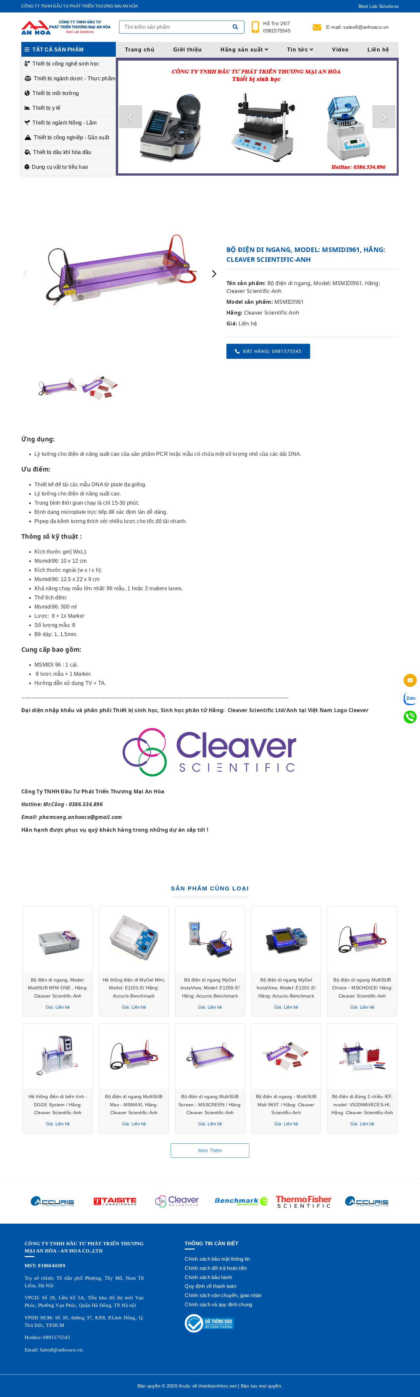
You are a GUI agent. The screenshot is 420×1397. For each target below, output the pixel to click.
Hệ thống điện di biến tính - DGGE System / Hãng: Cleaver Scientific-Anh (58, 1104)
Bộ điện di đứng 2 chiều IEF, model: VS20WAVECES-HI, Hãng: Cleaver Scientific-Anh (362, 1104)
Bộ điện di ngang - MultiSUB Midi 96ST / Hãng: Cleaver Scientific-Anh (286, 1104)
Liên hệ (378, 49)
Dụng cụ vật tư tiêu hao (60, 167)
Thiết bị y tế (46, 108)
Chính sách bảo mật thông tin (217, 1259)
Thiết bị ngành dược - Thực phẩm (73, 78)
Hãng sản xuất (241, 49)
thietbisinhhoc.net (218, 1385)
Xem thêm (210, 1150)
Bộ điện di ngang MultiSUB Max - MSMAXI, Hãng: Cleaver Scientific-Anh (133, 1104)
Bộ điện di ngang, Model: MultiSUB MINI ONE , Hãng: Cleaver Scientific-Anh (58, 988)
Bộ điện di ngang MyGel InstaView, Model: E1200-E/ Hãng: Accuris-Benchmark (210, 988)
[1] (235, 27)
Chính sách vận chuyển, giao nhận (223, 1295)
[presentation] (130, 116)
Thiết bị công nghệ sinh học (65, 64)
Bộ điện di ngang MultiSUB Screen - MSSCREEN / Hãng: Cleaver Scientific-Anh (210, 1104)
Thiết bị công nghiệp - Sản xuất (71, 137)
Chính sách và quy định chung (218, 1304)
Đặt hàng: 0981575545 (272, 351)
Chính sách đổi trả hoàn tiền (216, 1268)
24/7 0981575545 (277, 27)
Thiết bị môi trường (55, 93)
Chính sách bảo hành (208, 1277)
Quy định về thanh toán (210, 1286)
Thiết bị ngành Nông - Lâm (64, 123)
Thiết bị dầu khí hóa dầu (62, 152)
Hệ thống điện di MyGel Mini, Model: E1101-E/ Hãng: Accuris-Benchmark (134, 988)
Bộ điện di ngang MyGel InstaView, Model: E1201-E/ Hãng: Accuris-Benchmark (286, 988)
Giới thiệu (187, 49)
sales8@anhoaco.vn (357, 27)
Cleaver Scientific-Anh (272, 312)
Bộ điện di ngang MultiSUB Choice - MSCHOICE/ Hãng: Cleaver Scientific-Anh (362, 988)
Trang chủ (140, 49)
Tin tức (297, 49)
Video (340, 49)
